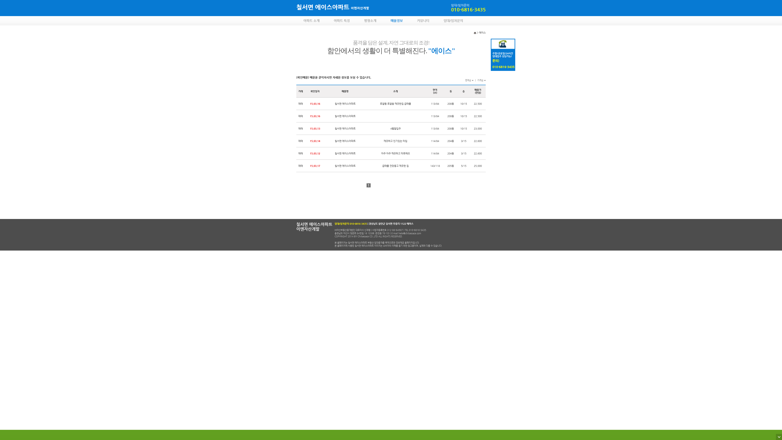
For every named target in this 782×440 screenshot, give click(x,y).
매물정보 (397, 21)
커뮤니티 (423, 21)
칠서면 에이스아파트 (332, 7)
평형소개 (370, 21)
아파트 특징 (342, 21)
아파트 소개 (311, 21)
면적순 (469, 80)
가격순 (481, 80)
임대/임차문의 (453, 21)
